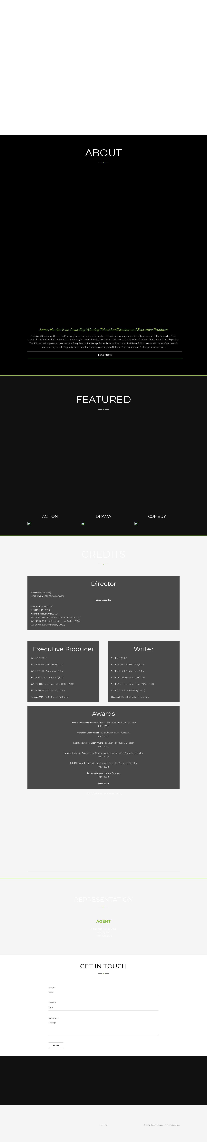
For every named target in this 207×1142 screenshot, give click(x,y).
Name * (52, 987)
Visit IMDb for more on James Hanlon (103, 793)
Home (136, 4)
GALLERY (196, 4)
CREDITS (171, 4)
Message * (54, 1018)
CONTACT (183, 4)
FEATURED (158, 4)
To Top (104, 1125)
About (145, 4)
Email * (52, 1003)
